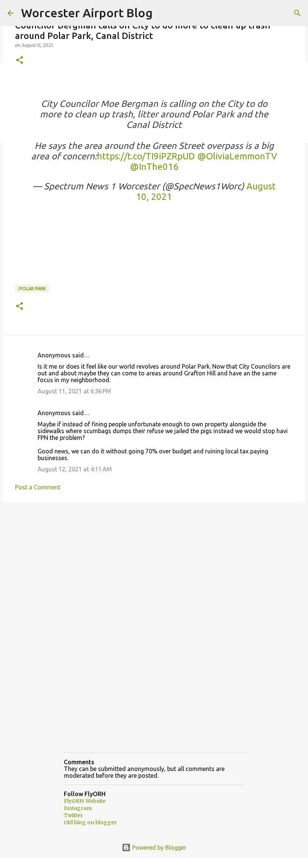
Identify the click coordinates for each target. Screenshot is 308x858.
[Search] (297, 13)
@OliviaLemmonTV (237, 156)
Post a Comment (37, 487)
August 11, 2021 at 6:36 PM (74, 391)
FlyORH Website (85, 801)
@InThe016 (154, 167)
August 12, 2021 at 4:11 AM (75, 469)
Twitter (73, 815)
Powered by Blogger (158, 847)
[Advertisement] (154, 566)
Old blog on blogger (90, 822)
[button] (19, 61)
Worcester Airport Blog (86, 13)
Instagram (78, 808)
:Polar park (32, 288)
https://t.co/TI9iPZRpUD (146, 156)
